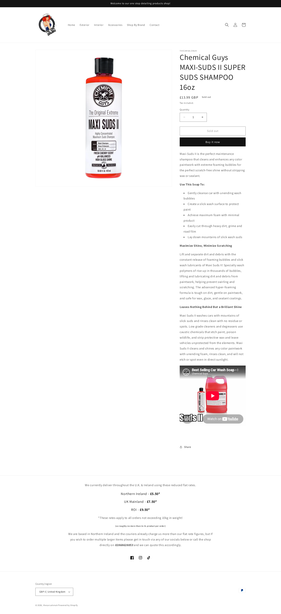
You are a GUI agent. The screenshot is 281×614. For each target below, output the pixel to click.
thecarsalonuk (50, 605)
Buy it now (212, 142)
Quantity (184, 109)
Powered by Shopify (68, 605)
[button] (227, 25)
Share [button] (187, 447)
